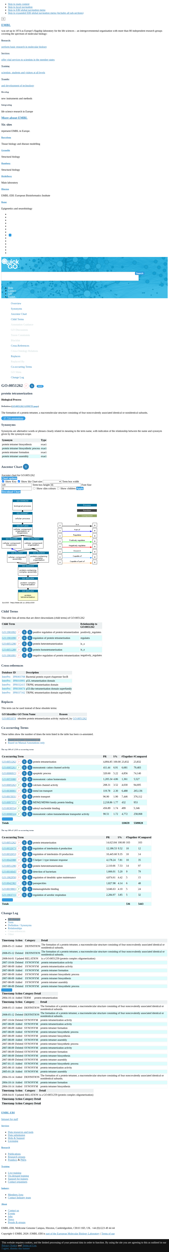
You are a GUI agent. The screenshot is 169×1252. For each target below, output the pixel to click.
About (4, 1204)
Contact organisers (17, 1181)
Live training (14, 1172)
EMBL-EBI (14, 252)
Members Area (15, 1194)
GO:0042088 (9, 860)
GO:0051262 (80, 718)
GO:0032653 (9, 854)
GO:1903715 (9, 895)
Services (12, 249)
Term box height (41, 484)
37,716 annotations (13, 418)
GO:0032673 (9, 848)
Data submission (16, 1135)
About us (12, 240)
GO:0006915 (9, 773)
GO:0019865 (9, 889)
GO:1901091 (9, 655)
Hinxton (5, 189)
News (11, 1219)
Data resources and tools (20, 1132)
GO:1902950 (9, 877)
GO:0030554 (9, 808)
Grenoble (5, 150)
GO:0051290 (9, 643)
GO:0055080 (9, 779)
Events (11, 1213)
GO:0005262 (9, 785)
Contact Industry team (19, 1197)
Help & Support (16, 1138)
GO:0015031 (9, 796)
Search (139, 273)
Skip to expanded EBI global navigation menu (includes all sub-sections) (46, 13)
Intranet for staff (9, 1119)
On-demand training (18, 1175)
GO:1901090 (9, 638)
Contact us (13, 1210)
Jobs (10, 1216)
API (10, 293)
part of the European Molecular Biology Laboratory (73, 1233)
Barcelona (6, 137)
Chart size (37, 481)
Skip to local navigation (20, 7)
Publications (14, 1153)
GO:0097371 (9, 802)
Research (12, 246)
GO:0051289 (9, 649)
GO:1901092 (9, 632)
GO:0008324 (9, 814)
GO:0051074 (9, 718)
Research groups (16, 1156)
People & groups (16, 1222)
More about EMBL (14, 117)
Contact (12, 290)
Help (10, 287)
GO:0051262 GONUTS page (25, 406)
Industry (5, 1188)
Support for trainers (18, 1178)
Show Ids (26, 481)
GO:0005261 (9, 767)
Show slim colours (46, 488)
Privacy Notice (9, 1245)
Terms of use (108, 1233)
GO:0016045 (9, 871)
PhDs (23, 1159)
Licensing (13, 1141)
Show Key (11, 481)
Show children (68, 488)
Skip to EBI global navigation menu (26, 10)
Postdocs (12, 1159)
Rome (4, 202)
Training (12, 243)
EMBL (6, 25)
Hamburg (5, 163)
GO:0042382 (9, 883)
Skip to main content (18, 4)
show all (7, 819)
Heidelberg (6, 176)
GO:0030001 (9, 790)
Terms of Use (29, 1245)
